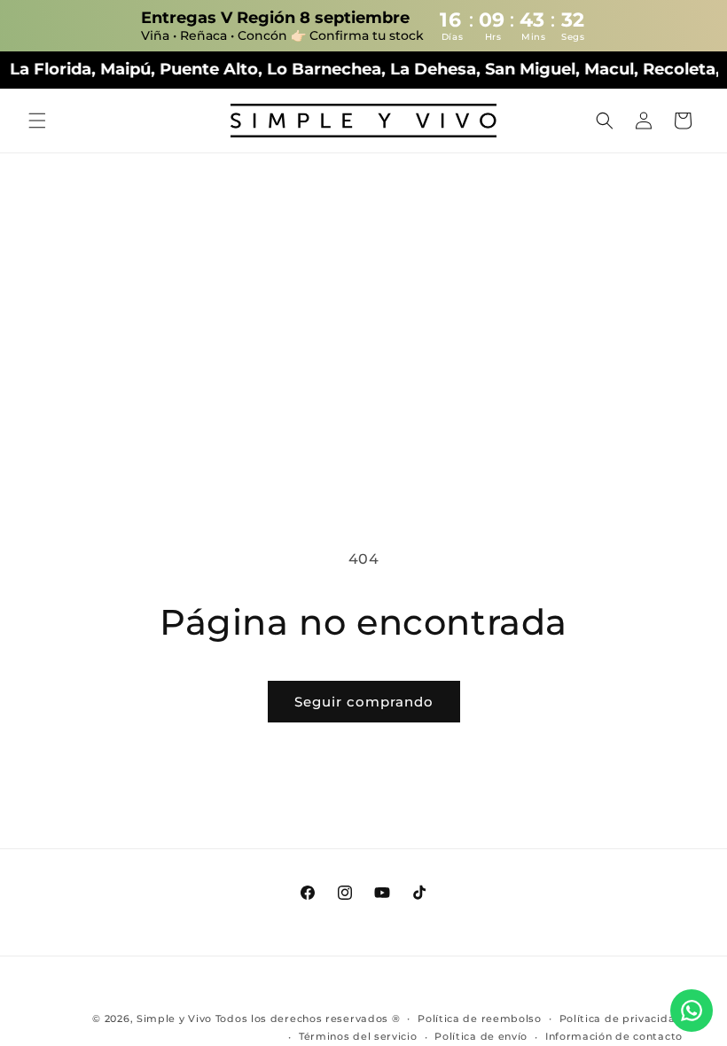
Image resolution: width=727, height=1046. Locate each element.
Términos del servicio (358, 1036)
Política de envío (481, 1036)
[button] (37, 120)
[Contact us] (691, 1010)
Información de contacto (614, 1036)
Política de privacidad (621, 1018)
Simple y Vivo (174, 1018)
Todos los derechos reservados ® (308, 1018)
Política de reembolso (480, 1018)
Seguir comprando (364, 701)
